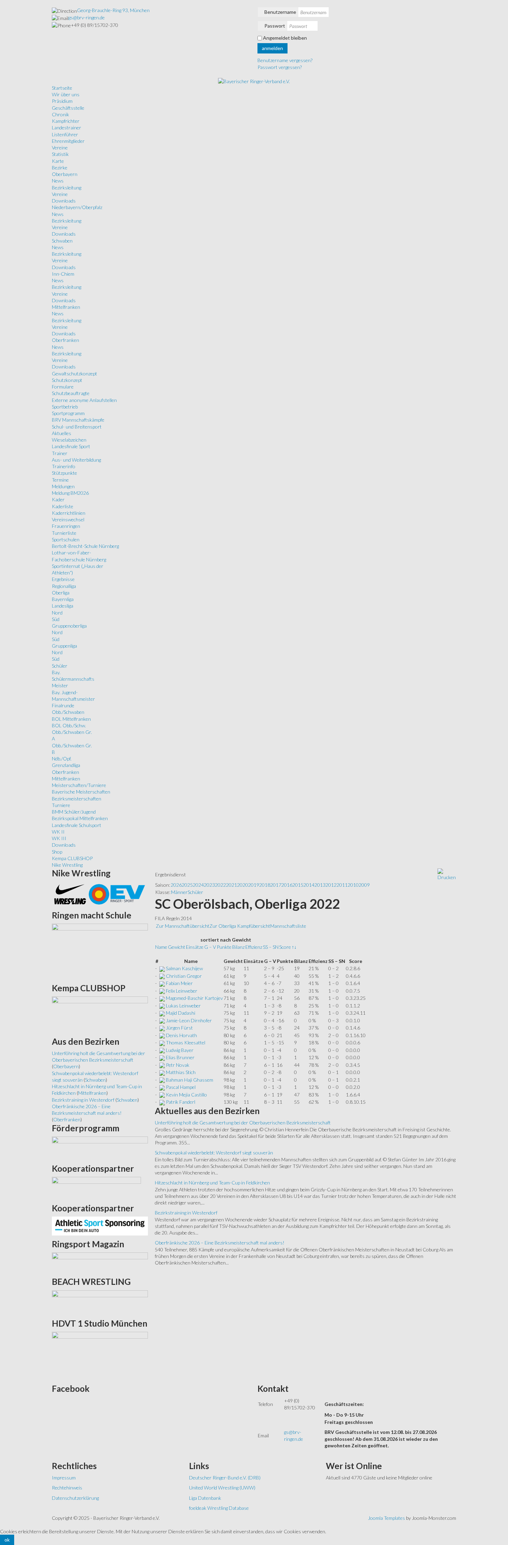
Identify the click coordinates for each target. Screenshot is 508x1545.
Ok (7, 1540)
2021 (231, 885)
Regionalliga (64, 586)
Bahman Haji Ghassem (189, 1080)
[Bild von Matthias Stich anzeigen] (162, 1072)
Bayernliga (63, 599)
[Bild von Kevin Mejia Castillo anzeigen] (162, 1095)
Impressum (64, 1477)
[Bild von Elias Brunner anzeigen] (162, 1057)
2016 (286, 885)
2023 (209, 885)
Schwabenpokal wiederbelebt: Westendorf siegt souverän (214, 1152)
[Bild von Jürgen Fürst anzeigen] (162, 1028)
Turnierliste (64, 533)
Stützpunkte (64, 473)
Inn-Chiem (63, 274)
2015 (297, 885)
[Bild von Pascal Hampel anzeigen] (162, 1087)
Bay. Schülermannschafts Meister (73, 679)
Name (161, 947)
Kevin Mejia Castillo (186, 1095)
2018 (264, 885)
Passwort (274, 26)
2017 (275, 885)
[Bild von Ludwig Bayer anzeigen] (162, 1050)
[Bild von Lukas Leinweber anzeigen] (162, 1005)
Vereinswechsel (68, 519)
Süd (55, 619)
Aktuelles (61, 433)
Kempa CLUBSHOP (72, 858)
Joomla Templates (386, 1518)
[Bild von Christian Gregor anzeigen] (162, 976)
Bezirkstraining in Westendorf (186, 1213)
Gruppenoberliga (69, 626)
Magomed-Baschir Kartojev (194, 998)
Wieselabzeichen (69, 440)
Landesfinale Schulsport (76, 825)
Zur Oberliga (223, 926)
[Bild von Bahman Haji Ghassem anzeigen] (162, 1080)
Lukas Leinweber (183, 1005)
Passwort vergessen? (279, 67)
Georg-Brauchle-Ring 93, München (113, 10)
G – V (210, 947)
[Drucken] (447, 874)
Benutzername (280, 12)
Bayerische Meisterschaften (81, 792)
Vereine (60, 147)
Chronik (60, 114)
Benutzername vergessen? (284, 60)
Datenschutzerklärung (75, 1498)
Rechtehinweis (67, 1487)
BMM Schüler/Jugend (74, 812)
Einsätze (195, 947)
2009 (364, 885)
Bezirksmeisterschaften (76, 798)
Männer (179, 892)
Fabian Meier (179, 983)
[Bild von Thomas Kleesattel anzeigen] (162, 1042)
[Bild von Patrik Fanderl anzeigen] (162, 1102)
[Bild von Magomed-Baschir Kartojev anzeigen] (162, 998)
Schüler (59, 666)
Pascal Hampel (181, 1087)
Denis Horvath (181, 1035)
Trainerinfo (63, 466)
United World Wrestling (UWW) (222, 1487)
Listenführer (65, 134)
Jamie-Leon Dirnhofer (189, 1020)
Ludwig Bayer (180, 1050)
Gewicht (176, 947)
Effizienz (253, 947)
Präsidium (62, 101)
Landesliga (62, 606)
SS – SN (271, 947)
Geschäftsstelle (68, 108)
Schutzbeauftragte (71, 393)
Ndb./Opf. (62, 758)
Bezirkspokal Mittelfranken (80, 818)
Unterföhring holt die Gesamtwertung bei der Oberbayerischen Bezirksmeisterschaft (243, 1122)
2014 (308, 885)
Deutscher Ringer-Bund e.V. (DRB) (225, 1477)
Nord (57, 613)
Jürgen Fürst (179, 1028)
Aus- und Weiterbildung (76, 460)
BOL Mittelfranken (71, 719)
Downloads (64, 201)
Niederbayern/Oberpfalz (77, 207)
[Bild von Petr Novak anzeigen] (162, 1065)
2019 (253, 885)
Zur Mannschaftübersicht (182, 926)
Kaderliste (62, 506)
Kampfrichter (65, 121)
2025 (187, 885)
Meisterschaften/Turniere (79, 785)
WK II (58, 832)
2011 (342, 885)
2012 (331, 885)
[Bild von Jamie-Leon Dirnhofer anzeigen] (162, 1020)
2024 (198, 885)
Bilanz (238, 947)
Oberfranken (65, 340)
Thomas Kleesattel (185, 1042)
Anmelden (272, 48)
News (58, 181)
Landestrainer (66, 127)
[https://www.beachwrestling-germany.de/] (100, 1302)
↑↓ (294, 947)
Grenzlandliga (66, 765)
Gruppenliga (64, 646)
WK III (59, 838)
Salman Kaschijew (184, 968)
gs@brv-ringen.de (86, 17)
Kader (58, 499)
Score (285, 947)
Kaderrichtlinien (68, 513)
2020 (242, 885)
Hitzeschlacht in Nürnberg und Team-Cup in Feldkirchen (212, 1182)
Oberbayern (64, 174)
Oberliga (60, 593)
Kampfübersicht (253, 926)
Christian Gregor (184, 976)
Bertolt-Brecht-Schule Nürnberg (85, 546)
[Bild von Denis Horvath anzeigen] (162, 1035)
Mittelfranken (66, 307)
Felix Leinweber (181, 991)
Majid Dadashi (180, 1013)
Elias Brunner (180, 1057)
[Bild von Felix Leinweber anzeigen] (162, 991)
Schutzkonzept (67, 380)
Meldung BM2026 (70, 493)
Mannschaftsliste (288, 926)
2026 (176, 885)
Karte (58, 161)
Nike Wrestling (67, 865)
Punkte (224, 947)
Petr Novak (177, 1065)
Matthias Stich (181, 1072)
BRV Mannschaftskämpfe (78, 420)
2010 (353, 885)
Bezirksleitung (66, 187)
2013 (320, 885)
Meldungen (63, 486)
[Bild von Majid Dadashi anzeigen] (162, 1013)
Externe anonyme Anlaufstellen (84, 400)
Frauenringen (66, 526)
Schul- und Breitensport (77, 427)
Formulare (63, 387)
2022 (220, 885)
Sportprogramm (68, 413)
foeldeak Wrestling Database (219, 1508)
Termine (60, 480)
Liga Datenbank (205, 1498)
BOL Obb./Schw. (69, 725)
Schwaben (62, 241)
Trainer (59, 453)
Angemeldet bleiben (285, 38)
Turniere (61, 805)
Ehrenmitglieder (68, 141)
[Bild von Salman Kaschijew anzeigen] (162, 968)
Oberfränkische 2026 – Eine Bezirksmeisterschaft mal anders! (219, 1243)
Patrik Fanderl (180, 1102)
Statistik (60, 154)
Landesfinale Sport (71, 446)
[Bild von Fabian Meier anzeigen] (162, 983)
